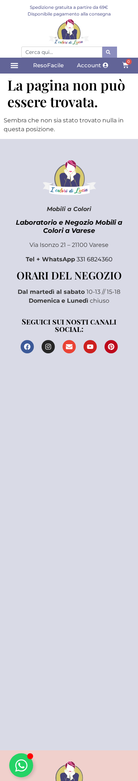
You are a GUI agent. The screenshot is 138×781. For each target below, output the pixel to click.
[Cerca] (109, 52)
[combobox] (61, 52)
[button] (14, 66)
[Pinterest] (111, 346)
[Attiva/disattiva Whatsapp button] (21, 765)
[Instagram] (48, 346)
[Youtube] (90, 346)
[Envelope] (69, 346)
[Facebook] (27, 346)
